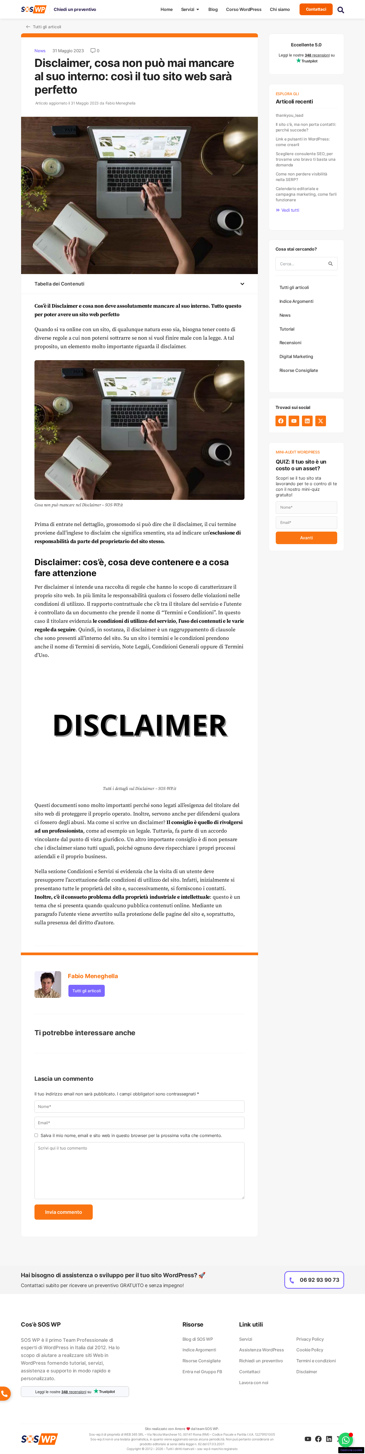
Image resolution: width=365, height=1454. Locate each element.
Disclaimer (306, 1371)
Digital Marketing (296, 356)
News (40, 50)
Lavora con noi (253, 1382)
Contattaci (249, 1371)
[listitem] (75, 1359)
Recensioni (290, 342)
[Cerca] (330, 263)
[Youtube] (294, 421)
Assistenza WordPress (261, 1349)
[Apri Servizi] (198, 9)
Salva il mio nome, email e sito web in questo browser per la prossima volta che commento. (131, 1135)
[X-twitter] (320, 421)
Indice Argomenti (296, 301)
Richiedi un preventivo (261, 1360)
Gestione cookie (351, 1450)
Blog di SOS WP (198, 1339)
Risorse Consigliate (298, 370)
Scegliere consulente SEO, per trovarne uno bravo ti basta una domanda (306, 159)
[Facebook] (280, 421)
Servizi (245, 1339)
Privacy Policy (310, 1339)
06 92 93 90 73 (319, 1280)
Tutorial (286, 329)
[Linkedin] (307, 421)
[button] (242, 284)
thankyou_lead (289, 115)
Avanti (306, 537)
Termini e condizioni (316, 1360)
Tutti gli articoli (86, 990)
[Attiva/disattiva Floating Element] (345, 1440)
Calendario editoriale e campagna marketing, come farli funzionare (306, 194)
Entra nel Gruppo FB (202, 1371)
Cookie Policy (309, 1349)
